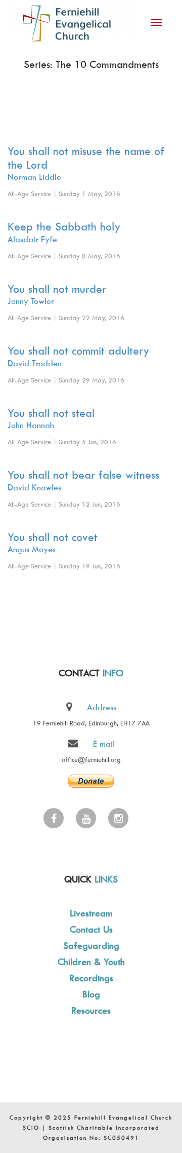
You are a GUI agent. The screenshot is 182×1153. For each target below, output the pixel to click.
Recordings (91, 978)
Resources (91, 1010)
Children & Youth (91, 962)
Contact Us (91, 929)
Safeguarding (91, 945)
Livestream (91, 913)
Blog (91, 994)
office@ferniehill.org (91, 759)
